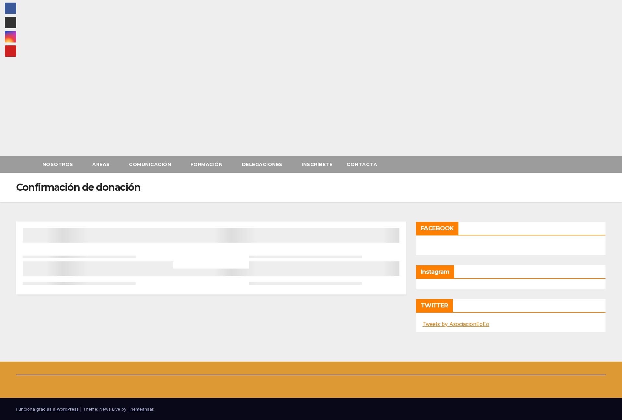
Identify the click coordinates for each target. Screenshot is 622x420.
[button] (601, 164)
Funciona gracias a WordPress (48, 409)
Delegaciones (263, 164)
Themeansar (140, 409)
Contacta (362, 164)
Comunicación (151, 164)
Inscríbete (317, 164)
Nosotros (58, 164)
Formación (207, 164)
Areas (101, 164)
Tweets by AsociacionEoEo (455, 324)
